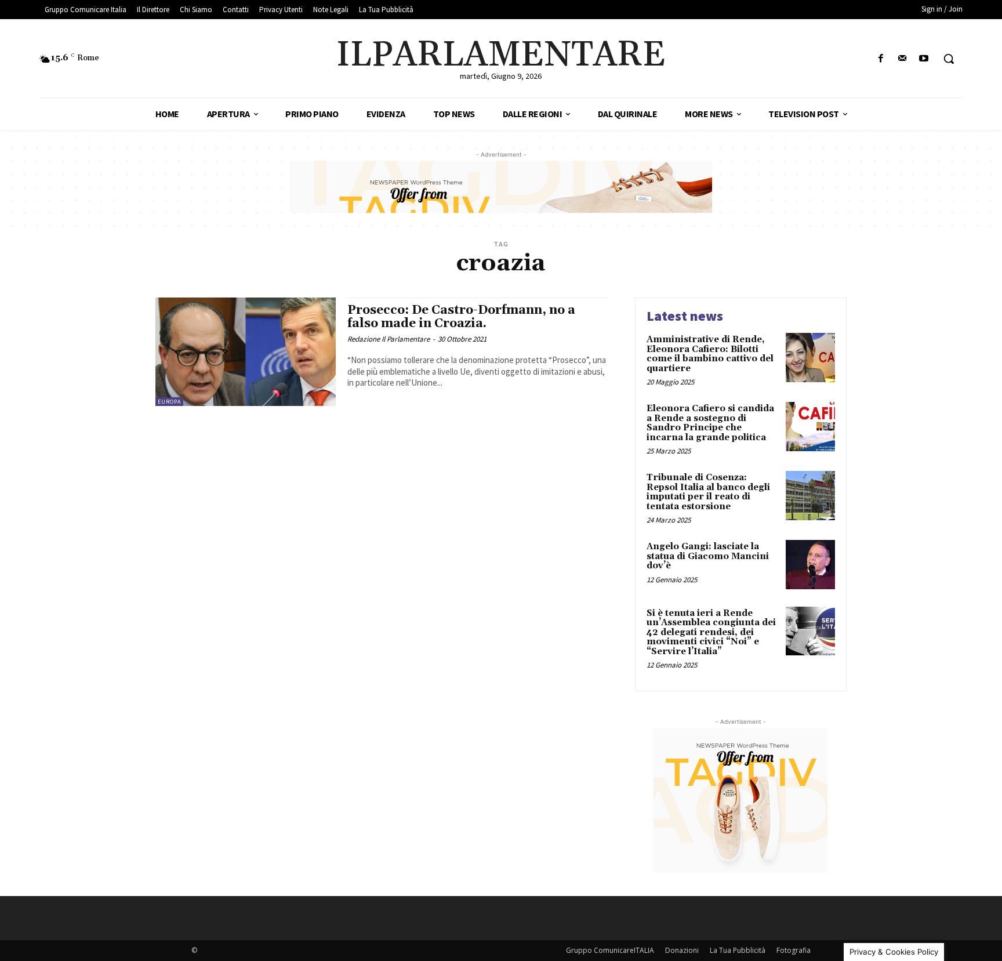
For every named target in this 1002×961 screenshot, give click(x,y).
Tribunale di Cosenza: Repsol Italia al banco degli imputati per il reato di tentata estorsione (708, 492)
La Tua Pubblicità (737, 950)
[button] (949, 58)
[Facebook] (880, 59)
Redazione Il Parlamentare (388, 339)
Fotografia (793, 950)
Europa (169, 401)
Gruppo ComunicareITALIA (610, 950)
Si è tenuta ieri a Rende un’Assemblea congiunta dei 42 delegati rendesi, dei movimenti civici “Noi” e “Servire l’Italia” (711, 632)
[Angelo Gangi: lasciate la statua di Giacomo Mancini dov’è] (810, 564)
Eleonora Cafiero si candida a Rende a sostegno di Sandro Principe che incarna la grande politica (710, 423)
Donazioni (682, 950)
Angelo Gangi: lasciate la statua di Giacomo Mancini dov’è (708, 556)
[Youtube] (924, 59)
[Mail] (902, 59)
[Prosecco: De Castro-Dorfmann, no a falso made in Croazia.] (245, 352)
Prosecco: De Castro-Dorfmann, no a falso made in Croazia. (461, 317)
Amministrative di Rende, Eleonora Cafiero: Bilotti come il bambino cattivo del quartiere (710, 354)
